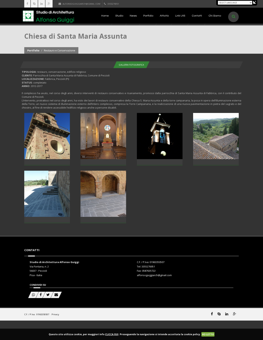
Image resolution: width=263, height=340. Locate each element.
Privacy (55, 314)
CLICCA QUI (111, 334)
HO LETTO (208, 334)
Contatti (197, 15)
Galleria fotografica (131, 64)
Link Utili (180, 15)
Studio (119, 15)
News (133, 15)
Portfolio (148, 15)
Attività (164, 15)
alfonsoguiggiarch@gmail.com (81, 3)
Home (105, 15)
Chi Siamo (215, 15)
